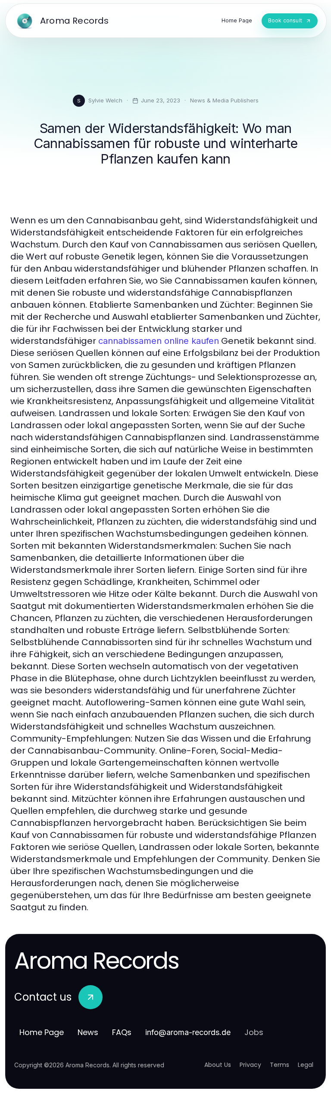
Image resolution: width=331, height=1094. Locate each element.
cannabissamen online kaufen (158, 341)
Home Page (41, 1032)
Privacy (250, 1064)
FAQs (121, 1032)
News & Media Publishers (224, 100)
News (88, 1032)
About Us (217, 1064)
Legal (305, 1064)
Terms (279, 1064)
